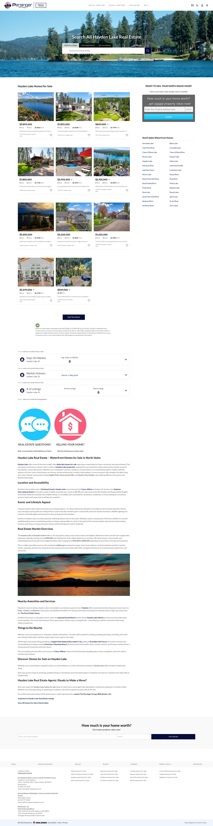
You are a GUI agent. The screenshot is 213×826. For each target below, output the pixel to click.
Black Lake (174, 143)
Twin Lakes (174, 205)
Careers (134, 764)
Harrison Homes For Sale (109, 774)
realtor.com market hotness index (33, 352)
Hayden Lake (147, 161)
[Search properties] (148, 51)
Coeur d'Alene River (177, 152)
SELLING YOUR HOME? (70, 444)
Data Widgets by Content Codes (196, 823)
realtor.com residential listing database (35, 399)
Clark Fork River (148, 148)
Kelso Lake (174, 161)
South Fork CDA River (150, 197)
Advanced (87, 45)
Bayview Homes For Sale (109, 771)
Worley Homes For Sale (138, 780)
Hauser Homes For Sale (138, 774)
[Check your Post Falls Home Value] (70, 424)
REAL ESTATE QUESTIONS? (34, 444)
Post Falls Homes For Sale (139, 777)
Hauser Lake (174, 157)
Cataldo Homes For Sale (138, 771)
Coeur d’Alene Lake (149, 152)
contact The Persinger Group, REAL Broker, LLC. (93, 694)
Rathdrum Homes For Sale (169, 777)
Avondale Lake (147, 143)
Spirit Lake (174, 197)
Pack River (174, 179)
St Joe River (174, 201)
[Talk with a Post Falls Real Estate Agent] (34, 424)
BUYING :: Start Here (117, 5)
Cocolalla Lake (175, 148)
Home (13, 764)
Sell (104, 45)
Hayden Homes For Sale (168, 774)
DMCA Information (38, 815)
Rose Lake (146, 192)
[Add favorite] (51, 135)
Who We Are (134, 5)
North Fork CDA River (150, 179)
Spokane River (147, 201)
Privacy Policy (165, 764)
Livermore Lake (175, 170)
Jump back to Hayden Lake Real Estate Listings (36, 698)
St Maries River (148, 205)
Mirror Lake (146, 174)
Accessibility (52, 823)
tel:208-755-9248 (24, 787)
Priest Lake (174, 183)
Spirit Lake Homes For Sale (80, 780)
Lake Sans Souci (148, 170)
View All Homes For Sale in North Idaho (33, 703)
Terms (59, 823)
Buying (106, 764)
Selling (78, 764)
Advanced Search (45, 764)
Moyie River (174, 174)
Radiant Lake (174, 188)
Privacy (65, 823)
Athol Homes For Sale (78, 771)
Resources (197, 764)
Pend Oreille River (149, 183)
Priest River (146, 188)
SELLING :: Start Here (97, 5)
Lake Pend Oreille (176, 165)
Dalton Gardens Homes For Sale (82, 774)
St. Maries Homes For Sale (109, 780)
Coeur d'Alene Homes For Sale (170, 771)
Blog (146, 5)
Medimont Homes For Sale (110, 777)
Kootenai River (148, 165)
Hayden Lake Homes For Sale (81, 777)
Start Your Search (74, 317)
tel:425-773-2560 (24, 800)
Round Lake (174, 192)
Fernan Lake (147, 157)
